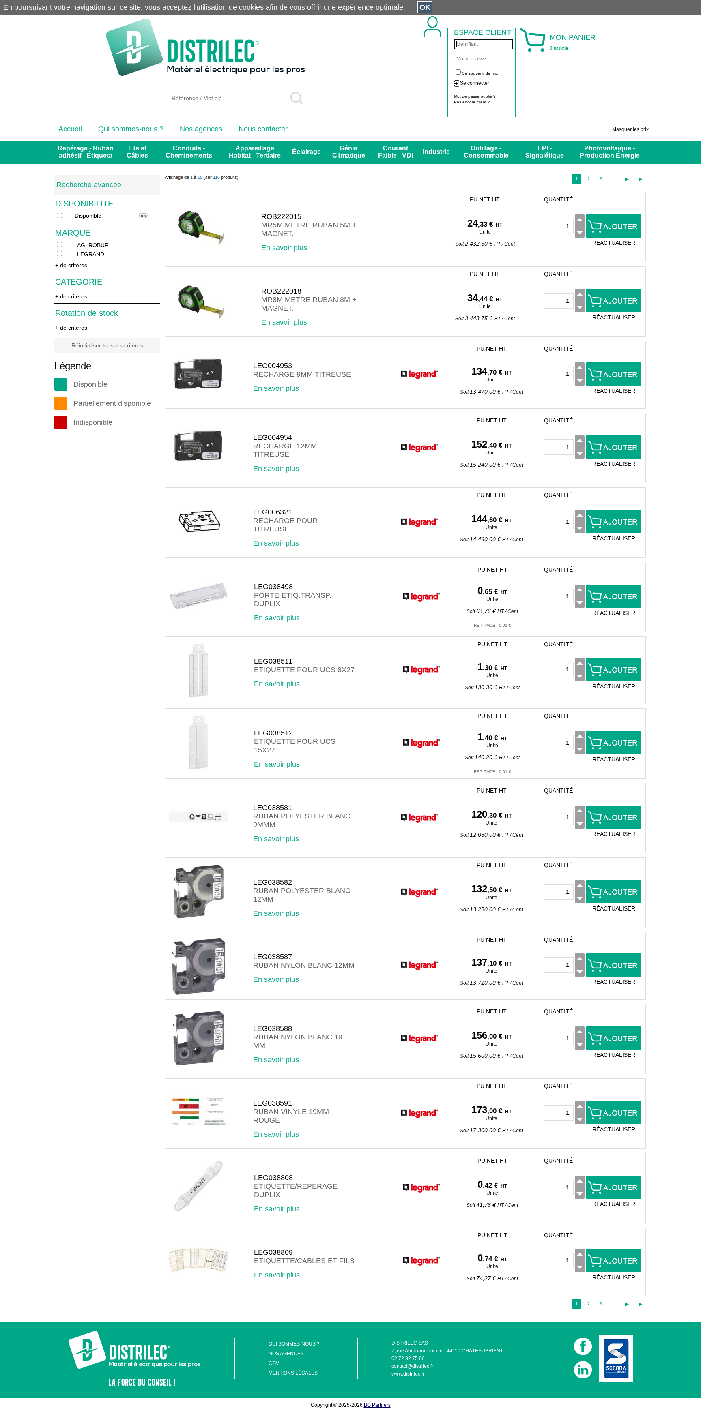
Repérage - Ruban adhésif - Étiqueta (86, 152)
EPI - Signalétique (544, 152)
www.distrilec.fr (407, 1374)
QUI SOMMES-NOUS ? (294, 1344)
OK (424, 7)
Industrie (436, 151)
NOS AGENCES (286, 1353)
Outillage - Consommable (486, 152)
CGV (274, 1363)
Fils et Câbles (137, 152)
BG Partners (377, 1405)
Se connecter (474, 83)
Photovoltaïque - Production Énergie (610, 152)
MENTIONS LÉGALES (293, 1373)
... (613, 178)
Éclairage (306, 151)
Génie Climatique (348, 152)
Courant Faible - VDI (395, 152)
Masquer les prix (630, 129)
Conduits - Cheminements (189, 152)
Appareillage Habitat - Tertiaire (255, 152)
